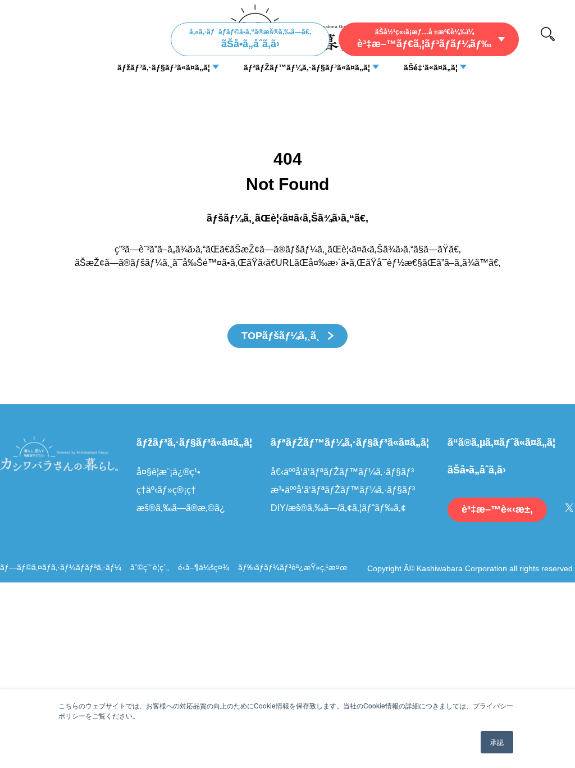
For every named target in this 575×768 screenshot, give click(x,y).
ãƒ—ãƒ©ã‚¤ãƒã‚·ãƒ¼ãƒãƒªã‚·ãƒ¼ (60, 567)
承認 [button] (497, 742)
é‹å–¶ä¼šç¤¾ (203, 567)
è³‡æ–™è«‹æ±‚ (497, 509)
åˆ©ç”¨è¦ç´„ (149, 567)
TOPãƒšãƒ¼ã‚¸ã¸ (281, 335)
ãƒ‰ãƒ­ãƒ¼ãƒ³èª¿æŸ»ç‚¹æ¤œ (292, 567)
